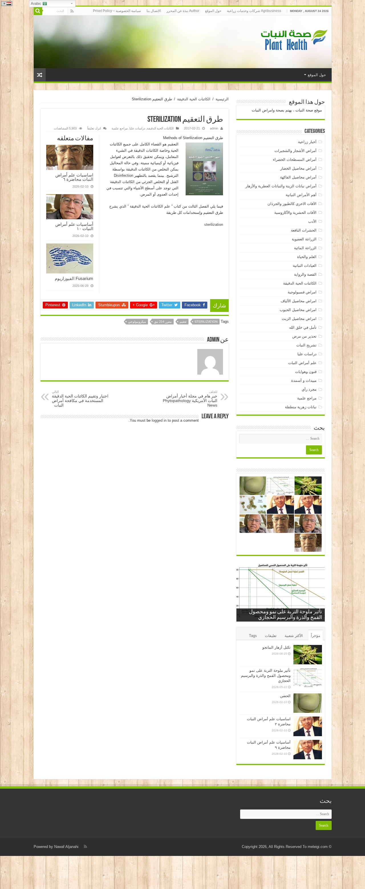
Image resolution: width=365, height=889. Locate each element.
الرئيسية (222, 99)
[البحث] (38, 11)
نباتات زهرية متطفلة (301, 407)
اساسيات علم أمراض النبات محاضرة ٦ (74, 177)
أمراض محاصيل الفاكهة (298, 177)
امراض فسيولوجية (302, 292)
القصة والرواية (305, 274)
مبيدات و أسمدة (304, 380)
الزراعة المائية (305, 248)
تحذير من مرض (304, 336)
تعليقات (271, 636)
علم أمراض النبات (302, 363)
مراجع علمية (119, 128)
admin (214, 128)
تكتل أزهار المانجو (276, 647)
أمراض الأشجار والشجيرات (296, 151)
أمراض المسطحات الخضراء (295, 159)
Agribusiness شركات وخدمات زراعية (254, 11)
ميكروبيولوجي (137, 321)
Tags (253, 636)
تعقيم (183, 321)
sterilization (213, 224)
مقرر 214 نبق (163, 321)
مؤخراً (315, 636)
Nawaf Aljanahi (66, 847)
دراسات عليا (137, 128)
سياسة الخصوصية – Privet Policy (117, 11)
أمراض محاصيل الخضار (298, 168)
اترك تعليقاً (94, 128)
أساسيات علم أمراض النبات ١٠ (74, 226)
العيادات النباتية (305, 265)
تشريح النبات (306, 345)
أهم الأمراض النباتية (301, 195)
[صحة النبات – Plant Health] (293, 41)
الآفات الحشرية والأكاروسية (295, 212)
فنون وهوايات (306, 372)
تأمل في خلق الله (303, 327)
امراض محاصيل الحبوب (298, 310)
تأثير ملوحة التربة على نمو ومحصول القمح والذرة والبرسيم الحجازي (266, 675)
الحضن (285, 696)
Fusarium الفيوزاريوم (74, 278)
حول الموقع (213, 11)
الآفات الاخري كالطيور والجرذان (292, 204)
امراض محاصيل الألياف (299, 301)
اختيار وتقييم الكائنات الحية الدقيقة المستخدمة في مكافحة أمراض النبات (80, 398)
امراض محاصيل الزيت (299, 318)
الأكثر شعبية (294, 636)
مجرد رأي (309, 389)
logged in (159, 420)
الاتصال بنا (154, 11)
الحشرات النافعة (304, 230)
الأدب (312, 221)
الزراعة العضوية (304, 239)
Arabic (36, 3)
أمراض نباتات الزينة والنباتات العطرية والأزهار (281, 186)
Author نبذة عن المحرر (183, 11)
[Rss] (72, 11)
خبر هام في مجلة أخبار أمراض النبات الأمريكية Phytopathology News (190, 398)
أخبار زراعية (307, 142)
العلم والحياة (307, 257)
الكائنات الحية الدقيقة (193, 99)
